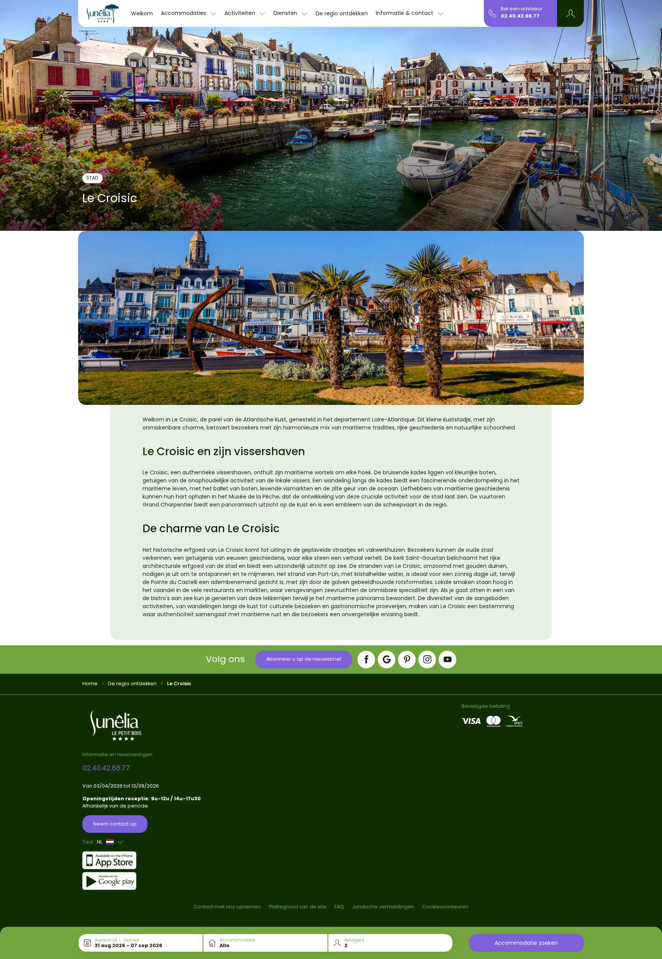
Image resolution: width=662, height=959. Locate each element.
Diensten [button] (286, 13)
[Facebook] (366, 659)
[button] (571, 13)
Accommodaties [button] (184, 13)
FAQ (339, 906)
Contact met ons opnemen (227, 906)
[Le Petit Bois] (102, 13)
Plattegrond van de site (297, 906)
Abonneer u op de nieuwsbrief (303, 659)
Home (90, 683)
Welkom (142, 13)
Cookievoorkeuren (445, 906)
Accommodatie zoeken (526, 943)
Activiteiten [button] (240, 13)
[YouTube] (447, 659)
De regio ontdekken (342, 13)
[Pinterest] (407, 659)
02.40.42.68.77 (520, 16)
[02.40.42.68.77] (492, 13)
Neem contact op (115, 824)
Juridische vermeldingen (383, 906)
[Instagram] (427, 659)
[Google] (386, 659)
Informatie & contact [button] (405, 13)
